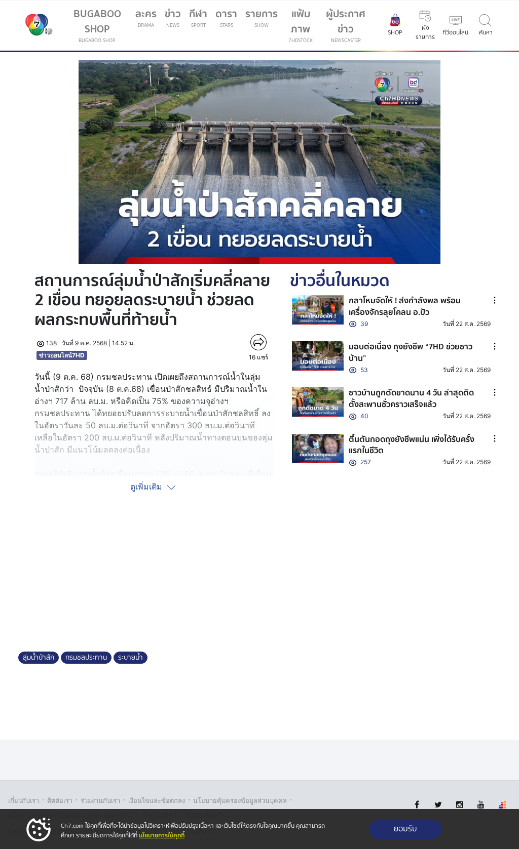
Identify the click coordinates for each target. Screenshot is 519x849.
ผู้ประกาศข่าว (345, 25)
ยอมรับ (405, 829)
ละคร (146, 17)
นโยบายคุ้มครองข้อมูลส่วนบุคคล (240, 800)
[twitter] (438, 805)
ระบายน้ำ (130, 658)
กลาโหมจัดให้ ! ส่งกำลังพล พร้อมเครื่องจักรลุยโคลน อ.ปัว (405, 306)
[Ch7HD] (36, 26)
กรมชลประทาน (86, 658)
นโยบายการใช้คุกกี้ (161, 835)
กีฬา (200, 19)
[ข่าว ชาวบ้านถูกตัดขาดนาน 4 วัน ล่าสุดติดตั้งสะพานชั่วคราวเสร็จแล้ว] (318, 401)
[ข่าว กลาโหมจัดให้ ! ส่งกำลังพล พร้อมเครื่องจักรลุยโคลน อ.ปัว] (318, 309)
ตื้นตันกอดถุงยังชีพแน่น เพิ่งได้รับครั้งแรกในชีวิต (411, 445)
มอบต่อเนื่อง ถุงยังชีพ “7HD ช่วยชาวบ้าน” (410, 352)
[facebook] (417, 805)
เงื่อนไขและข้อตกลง (156, 800)
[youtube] (481, 805)
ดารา (226, 17)
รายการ (261, 17)
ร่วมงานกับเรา (100, 800)
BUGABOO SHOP (97, 25)
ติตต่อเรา (59, 800)
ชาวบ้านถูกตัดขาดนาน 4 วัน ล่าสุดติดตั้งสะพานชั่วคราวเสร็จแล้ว (411, 398)
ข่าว (173, 17)
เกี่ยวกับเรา (23, 800)
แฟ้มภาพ (300, 25)
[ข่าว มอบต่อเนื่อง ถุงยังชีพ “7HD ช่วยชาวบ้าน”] (318, 355)
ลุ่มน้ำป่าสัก (38, 658)
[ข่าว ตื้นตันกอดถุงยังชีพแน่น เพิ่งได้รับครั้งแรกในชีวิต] (318, 448)
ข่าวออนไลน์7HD (62, 355)
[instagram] (459, 805)
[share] (259, 342)
